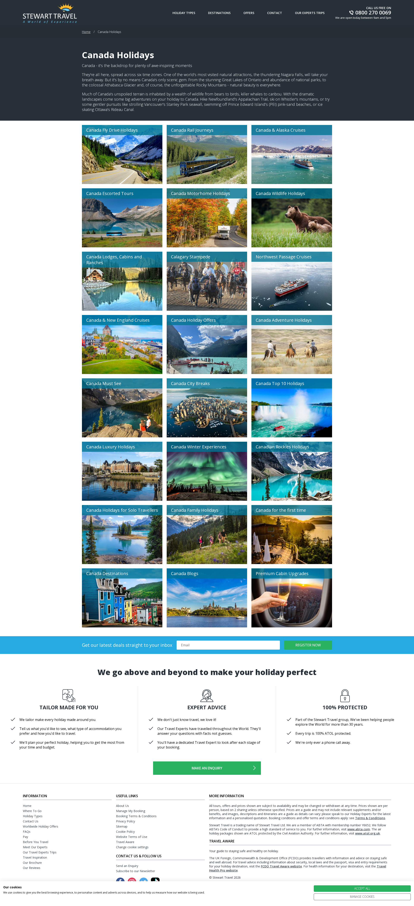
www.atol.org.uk (367, 833)
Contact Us (30, 821)
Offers (248, 13)
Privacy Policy (125, 821)
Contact (274, 13)
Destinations (219, 13)
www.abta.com (358, 829)
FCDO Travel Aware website (281, 866)
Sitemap (121, 826)
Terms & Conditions (370, 818)
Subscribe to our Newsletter (135, 871)
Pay (25, 837)
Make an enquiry (207, 768)
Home (86, 32)
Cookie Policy (125, 832)
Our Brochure (32, 863)
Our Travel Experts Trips (39, 852)
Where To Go (32, 811)
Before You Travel (35, 842)
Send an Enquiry (127, 866)
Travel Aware (125, 842)
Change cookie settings (132, 847)
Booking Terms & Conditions (136, 816)
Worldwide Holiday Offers (40, 826)
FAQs (26, 832)
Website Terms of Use (131, 837)
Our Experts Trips (310, 13)
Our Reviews (31, 868)
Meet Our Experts (35, 847)
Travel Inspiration (35, 857)
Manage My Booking (130, 811)
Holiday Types (183, 13)
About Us (122, 806)
